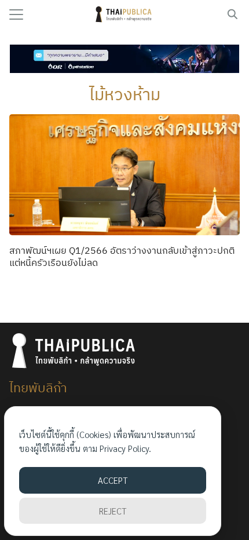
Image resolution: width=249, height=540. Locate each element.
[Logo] (124, 14)
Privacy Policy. (125, 448)
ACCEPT (112, 480)
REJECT (112, 510)
